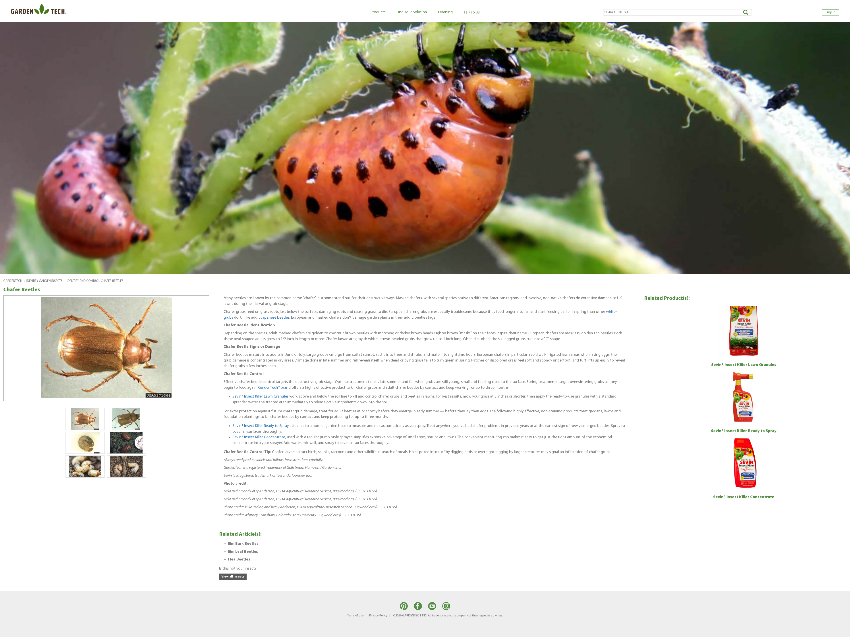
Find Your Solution (411, 12)
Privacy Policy (378, 615)
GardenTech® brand (274, 388)
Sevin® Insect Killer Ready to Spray (260, 426)
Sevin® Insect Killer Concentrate (258, 437)
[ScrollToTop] (840, 631)
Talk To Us (472, 12)
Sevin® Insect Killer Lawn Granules (260, 396)
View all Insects (232, 576)
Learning (445, 12)
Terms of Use (355, 615)
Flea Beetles (239, 559)
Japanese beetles (275, 318)
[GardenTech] (38, 10)
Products (378, 12)
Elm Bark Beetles (243, 544)
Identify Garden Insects (44, 281)
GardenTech (12, 281)
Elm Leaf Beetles (243, 552)
